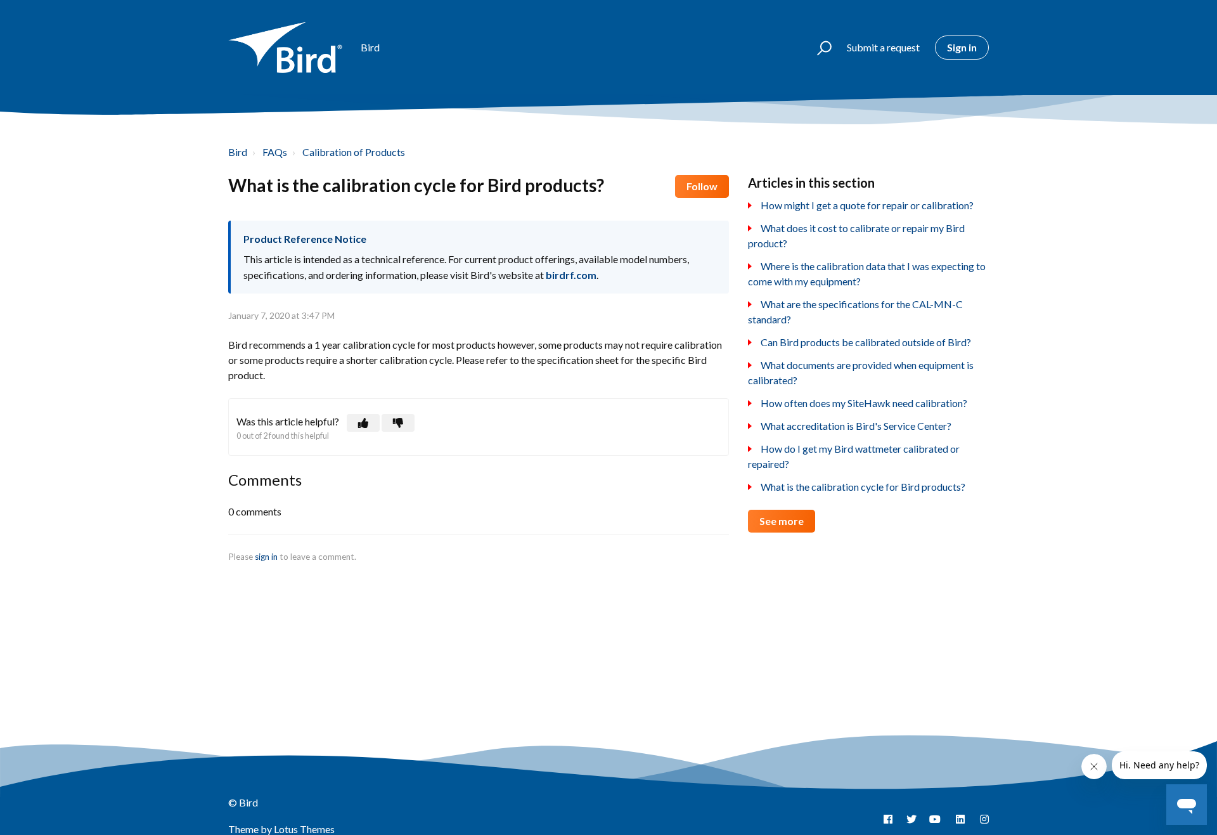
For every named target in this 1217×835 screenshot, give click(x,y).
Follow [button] (702, 186)
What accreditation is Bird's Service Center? (856, 426)
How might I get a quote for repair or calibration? (867, 205)
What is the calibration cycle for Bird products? (863, 487)
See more (781, 521)
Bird (237, 152)
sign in (266, 557)
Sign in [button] (962, 47)
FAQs (274, 152)
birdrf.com (571, 275)
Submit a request (883, 47)
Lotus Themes (304, 829)
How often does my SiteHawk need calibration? (864, 403)
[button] (819, 48)
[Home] (288, 47)
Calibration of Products (353, 152)
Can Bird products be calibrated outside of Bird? (866, 342)
